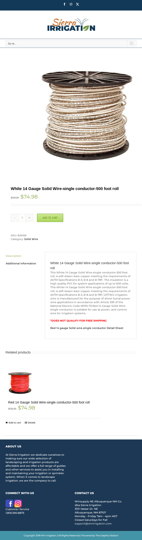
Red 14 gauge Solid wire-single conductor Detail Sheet (86, 328)
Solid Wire (31, 239)
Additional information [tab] (21, 263)
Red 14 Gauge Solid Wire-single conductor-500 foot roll (49, 402)
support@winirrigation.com (93, 523)
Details (31, 422)
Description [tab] (13, 256)
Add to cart (50, 217)
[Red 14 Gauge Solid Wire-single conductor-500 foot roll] (19, 383)
